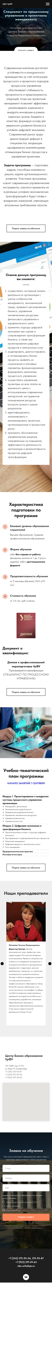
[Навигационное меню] (47, 4)
